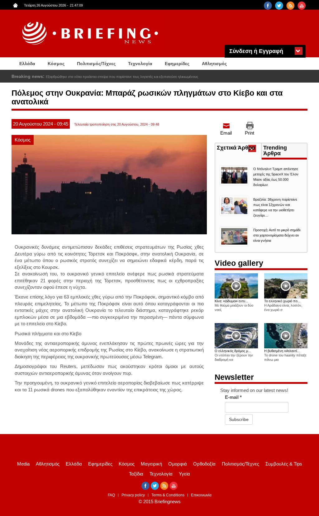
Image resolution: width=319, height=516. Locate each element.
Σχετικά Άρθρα (239, 148)
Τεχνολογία (140, 63)
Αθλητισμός (214, 63)
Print (249, 133)
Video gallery (239, 263)
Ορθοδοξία (204, 463)
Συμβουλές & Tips (283, 463)
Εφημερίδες (177, 63)
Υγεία (184, 473)
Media (23, 463)
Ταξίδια (136, 473)
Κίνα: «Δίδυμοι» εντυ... (231, 301)
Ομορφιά (177, 463)
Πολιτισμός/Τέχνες (96, 63)
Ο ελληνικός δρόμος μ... (233, 351)
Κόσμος (56, 63)
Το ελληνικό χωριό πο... (282, 301)
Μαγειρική (151, 463)
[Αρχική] (91, 33)
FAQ (111, 495)
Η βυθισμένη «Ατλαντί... (282, 351)
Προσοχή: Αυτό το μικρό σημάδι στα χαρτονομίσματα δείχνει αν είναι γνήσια (276, 235)
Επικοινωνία (201, 495)
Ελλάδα (27, 63)
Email (226, 133)
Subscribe (239, 419)
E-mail (233, 397)
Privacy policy (133, 495)
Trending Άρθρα (275, 150)
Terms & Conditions (167, 495)
